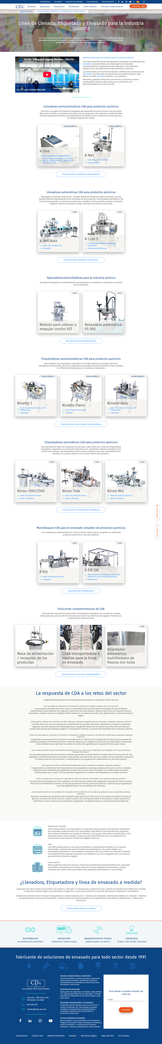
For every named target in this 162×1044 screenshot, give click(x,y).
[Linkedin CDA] (122, 1)
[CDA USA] (19, 7)
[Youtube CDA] (130, 1)
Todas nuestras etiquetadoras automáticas (81, 510)
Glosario (72, 1036)
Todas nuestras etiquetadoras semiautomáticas (81, 424)
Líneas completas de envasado (72, 1018)
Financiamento (92, 2)
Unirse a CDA (37, 1036)
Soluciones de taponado (70, 989)
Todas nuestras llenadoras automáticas (81, 260)
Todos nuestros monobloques (81, 591)
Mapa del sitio (108, 1036)
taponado (87, 74)
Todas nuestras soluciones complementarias (81, 674)
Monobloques (74, 7)
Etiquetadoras (59, 7)
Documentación (108, 2)
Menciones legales (89, 1036)
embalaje (87, 64)
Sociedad (58, 2)
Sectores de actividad (74, 2)
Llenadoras (31, 7)
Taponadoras (45, 7)
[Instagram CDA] (126, 1)
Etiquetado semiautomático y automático (76, 1002)
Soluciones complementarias (112, 7)
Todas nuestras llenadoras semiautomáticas (81, 174)
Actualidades (45, 2)
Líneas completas (90, 7)
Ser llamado (124, 1036)
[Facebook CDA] (119, 1)
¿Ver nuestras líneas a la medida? (81, 909)
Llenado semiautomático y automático (75, 976)
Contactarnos (21, 1036)
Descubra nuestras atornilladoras (81, 341)
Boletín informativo (56, 1036)
